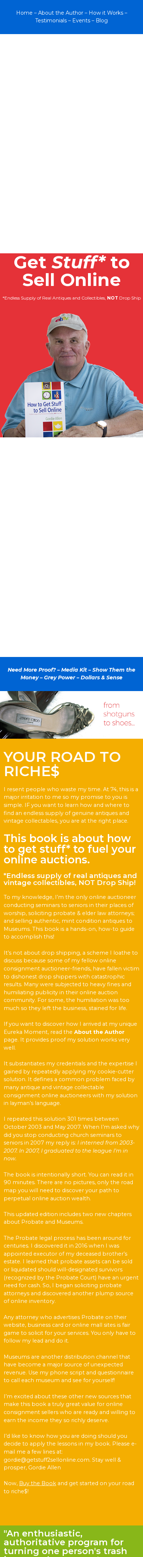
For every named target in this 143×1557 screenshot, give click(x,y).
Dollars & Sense (101, 677)
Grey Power (59, 677)
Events (81, 20)
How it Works (106, 13)
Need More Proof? (32, 670)
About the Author (60, 13)
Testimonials (51, 20)
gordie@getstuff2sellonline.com (46, 1460)
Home (24, 13)
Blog (102, 20)
